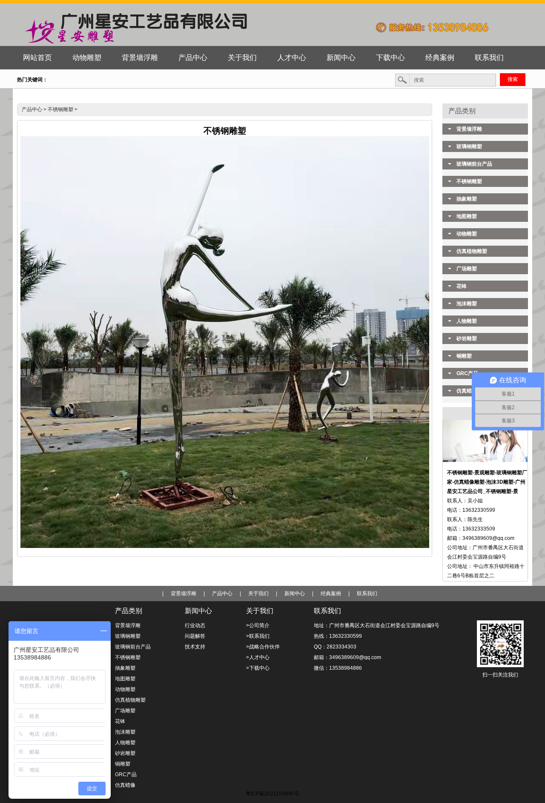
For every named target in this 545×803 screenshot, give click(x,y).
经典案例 (331, 594)
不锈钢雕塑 (60, 109)
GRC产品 (126, 774)
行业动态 (195, 625)
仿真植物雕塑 (471, 251)
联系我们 (367, 594)
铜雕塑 (464, 356)
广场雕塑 (466, 269)
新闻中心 (294, 594)
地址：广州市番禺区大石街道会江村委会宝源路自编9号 (376, 625)
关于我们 (258, 594)
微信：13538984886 (338, 668)
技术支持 (195, 647)
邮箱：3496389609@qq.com (347, 657)
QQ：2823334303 (335, 647)
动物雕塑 (466, 234)
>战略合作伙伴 (263, 647)
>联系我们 (258, 636)
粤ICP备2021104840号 (272, 794)
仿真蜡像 (125, 785)
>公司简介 (258, 625)
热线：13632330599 (338, 636)
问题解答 (195, 636)
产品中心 (32, 109)
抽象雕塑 (466, 199)
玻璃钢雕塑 (469, 146)
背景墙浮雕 (469, 129)
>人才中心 (258, 657)
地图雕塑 (466, 216)
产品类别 (462, 111)
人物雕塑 (466, 321)
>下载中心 (258, 668)
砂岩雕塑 (466, 338)
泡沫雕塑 (466, 304)
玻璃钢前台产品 (474, 164)
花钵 (461, 286)
